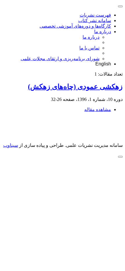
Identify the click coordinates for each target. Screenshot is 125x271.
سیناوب (10, 145)
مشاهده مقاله (97, 109)
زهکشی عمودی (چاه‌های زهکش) (75, 86)
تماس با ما (89, 47)
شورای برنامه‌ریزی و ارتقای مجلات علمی (60, 58)
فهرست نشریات (95, 15)
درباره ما (102, 31)
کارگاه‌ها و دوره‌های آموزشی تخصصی (75, 26)
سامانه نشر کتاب (94, 20)
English (103, 63)
